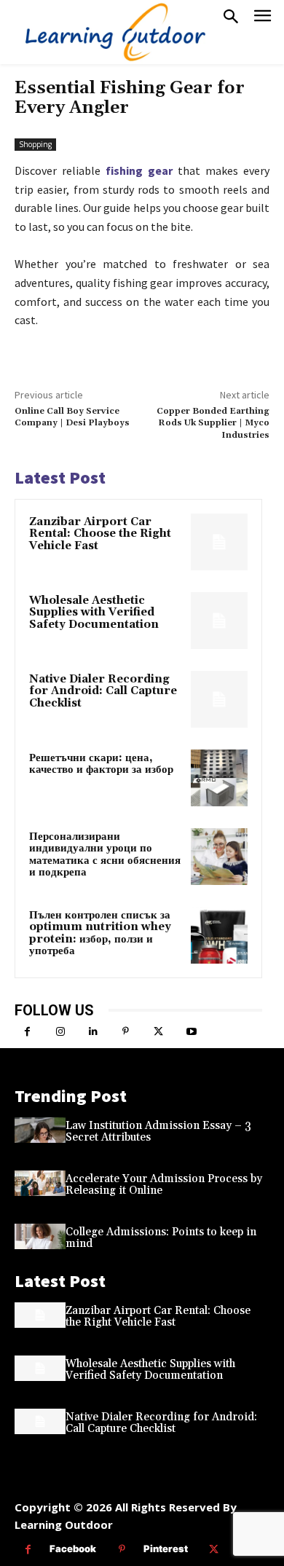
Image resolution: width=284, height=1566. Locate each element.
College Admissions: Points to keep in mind (161, 1238)
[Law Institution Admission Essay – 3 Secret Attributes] (40, 1130)
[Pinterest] (125, 1031)
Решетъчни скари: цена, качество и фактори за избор (101, 764)
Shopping (35, 144)
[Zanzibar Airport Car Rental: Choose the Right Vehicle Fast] (219, 542)
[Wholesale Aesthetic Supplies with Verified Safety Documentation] (219, 620)
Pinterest (165, 1548)
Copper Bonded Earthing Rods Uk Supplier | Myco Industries (213, 423)
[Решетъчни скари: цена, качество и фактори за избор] (219, 777)
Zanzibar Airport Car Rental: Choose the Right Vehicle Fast (100, 534)
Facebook (73, 1548)
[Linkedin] (93, 1031)
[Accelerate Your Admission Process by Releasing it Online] (40, 1183)
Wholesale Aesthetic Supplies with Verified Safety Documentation (94, 612)
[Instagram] (60, 1031)
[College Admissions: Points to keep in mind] (40, 1236)
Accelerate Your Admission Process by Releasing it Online (164, 1185)
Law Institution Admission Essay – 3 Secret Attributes (158, 1132)
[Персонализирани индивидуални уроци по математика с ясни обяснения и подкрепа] (219, 856)
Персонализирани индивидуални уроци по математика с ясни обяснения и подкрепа (105, 855)
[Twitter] (158, 1031)
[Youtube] (191, 1031)
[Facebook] (27, 1031)
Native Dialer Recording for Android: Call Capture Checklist (103, 691)
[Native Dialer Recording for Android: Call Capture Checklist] (219, 699)
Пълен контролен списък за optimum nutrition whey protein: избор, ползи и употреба (100, 933)
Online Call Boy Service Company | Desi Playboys (72, 417)
